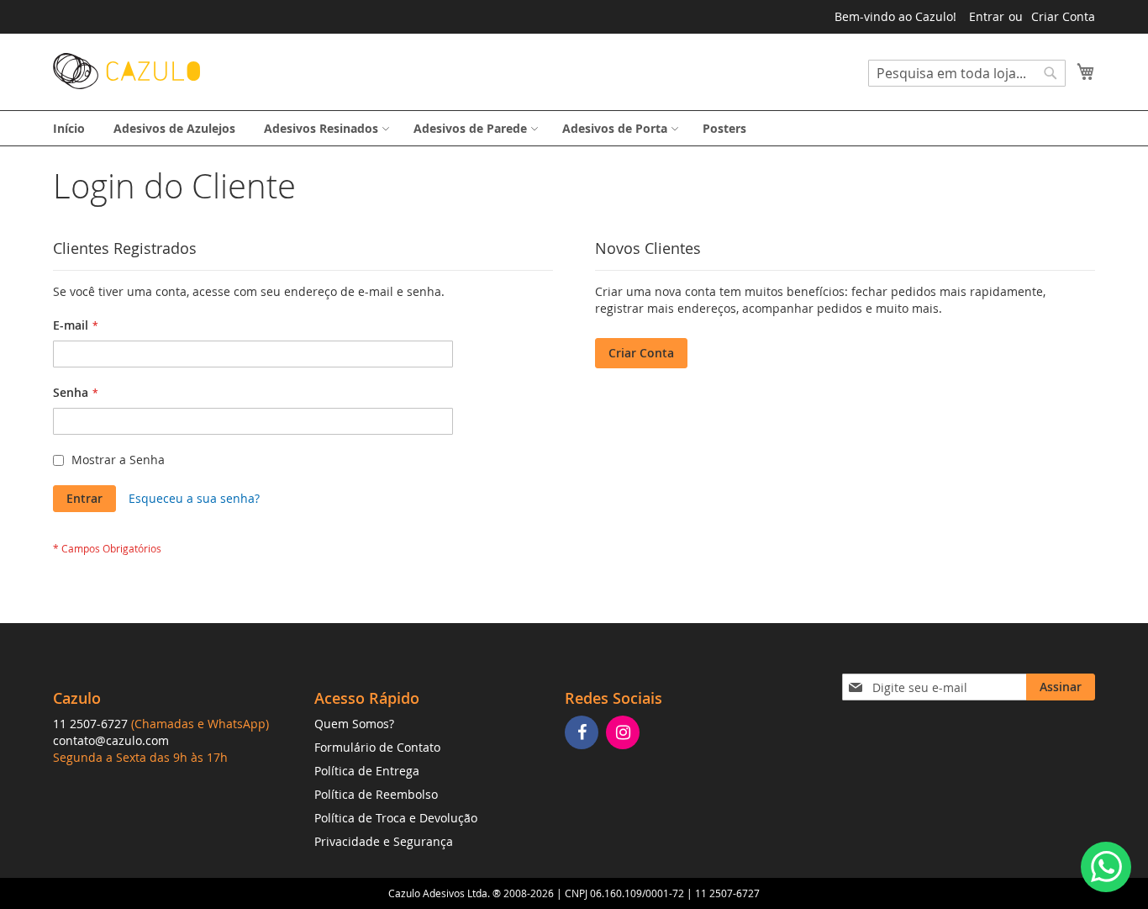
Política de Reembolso (376, 794)
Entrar (986, 16)
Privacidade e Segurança (383, 841)
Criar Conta (1063, 16)
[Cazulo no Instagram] (625, 733)
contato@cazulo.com (111, 740)
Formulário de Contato (377, 747)
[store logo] (126, 71)
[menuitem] (69, 128)
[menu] (574, 128)
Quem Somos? (354, 724)
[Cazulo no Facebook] (584, 733)
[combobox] (967, 73)
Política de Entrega (366, 771)
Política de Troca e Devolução (395, 818)
